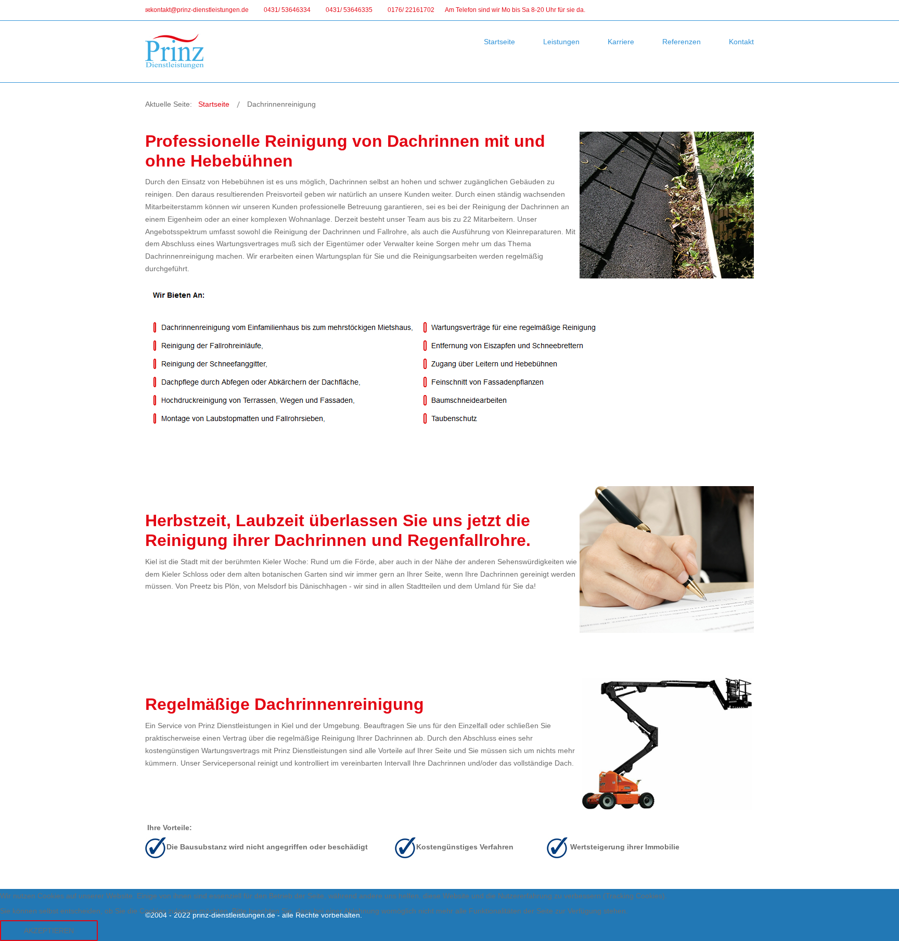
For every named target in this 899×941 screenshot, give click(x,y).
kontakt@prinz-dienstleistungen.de (199, 10)
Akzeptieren (49, 930)
